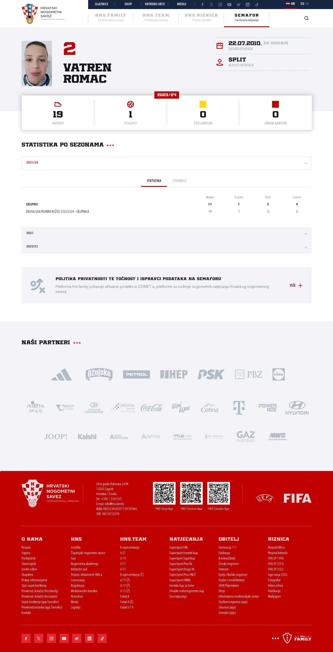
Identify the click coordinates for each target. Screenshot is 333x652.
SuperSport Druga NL (182, 569)
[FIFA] (297, 498)
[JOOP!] (55, 436)
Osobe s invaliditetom (232, 580)
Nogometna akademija (84, 564)
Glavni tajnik (29, 564)
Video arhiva (275, 586)
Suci (73, 558)
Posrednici (77, 596)
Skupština (27, 575)
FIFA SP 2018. (276, 564)
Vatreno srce (155, 4)
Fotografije (274, 580)
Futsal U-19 (126, 607)
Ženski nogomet (228, 564)
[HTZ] (36, 407)
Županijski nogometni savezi (88, 553)
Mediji (181, 4)
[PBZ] (248, 374)
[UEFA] (265, 498)
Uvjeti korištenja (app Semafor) (40, 602)
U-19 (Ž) (125, 580)
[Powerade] (267, 407)
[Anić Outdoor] (119, 436)
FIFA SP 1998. (276, 558)
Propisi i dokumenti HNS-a (86, 575)
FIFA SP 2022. (276, 569)
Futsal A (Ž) (126, 602)
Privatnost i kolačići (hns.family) (40, 591)
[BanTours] (182, 436)
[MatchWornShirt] (277, 436)
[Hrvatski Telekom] (238, 407)
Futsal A (124, 596)
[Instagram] (220, 4)
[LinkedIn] (247, 4)
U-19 (123, 558)
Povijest (26, 547)
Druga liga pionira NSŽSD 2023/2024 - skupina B (57, 212)
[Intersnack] (180, 407)
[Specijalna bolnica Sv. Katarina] (214, 436)
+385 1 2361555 (111, 499)
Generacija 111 (228, 547)
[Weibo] (238, 4)
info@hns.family (114, 504)
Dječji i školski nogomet (233, 575)
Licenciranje (78, 580)
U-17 (123, 564)
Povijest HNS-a (276, 547)
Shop (128, 4)
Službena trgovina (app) (233, 602)
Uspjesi (26, 553)
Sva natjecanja (177, 596)
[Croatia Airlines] (123, 407)
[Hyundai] (296, 407)
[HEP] (174, 374)
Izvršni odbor (29, 569)
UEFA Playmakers (229, 586)
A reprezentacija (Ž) (131, 575)
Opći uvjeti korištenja (34, 586)
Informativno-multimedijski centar (239, 596)
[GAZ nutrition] (246, 436)
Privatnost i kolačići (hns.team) (39, 596)
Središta (75, 547)
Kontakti (26, 613)
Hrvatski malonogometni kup (186, 591)
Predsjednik (29, 558)
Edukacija (224, 553)
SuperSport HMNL (180, 580)
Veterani (224, 569)
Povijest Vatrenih (277, 553)
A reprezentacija (129, 547)
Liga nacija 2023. (278, 575)
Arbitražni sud (79, 569)
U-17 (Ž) (125, 586)
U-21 (123, 553)
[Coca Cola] (152, 407)
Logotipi (75, 607)
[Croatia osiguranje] (94, 407)
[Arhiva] (306, 18)
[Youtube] (229, 4)
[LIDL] (278, 374)
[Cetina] (209, 407)
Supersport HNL (178, 547)
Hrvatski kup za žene (181, 586)
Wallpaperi (274, 596)
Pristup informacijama (34, 580)
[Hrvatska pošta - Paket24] (65, 407)
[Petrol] (136, 374)
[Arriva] (150, 436)
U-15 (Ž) (125, 591)
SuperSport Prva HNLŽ (182, 575)
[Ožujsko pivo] (99, 374)
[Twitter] (211, 4)
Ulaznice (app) (227, 607)
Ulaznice (101, 4)
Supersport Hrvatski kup (183, 553)
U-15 (123, 569)
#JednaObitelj (227, 558)
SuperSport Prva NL (180, 564)
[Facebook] (202, 4)
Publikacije (274, 591)
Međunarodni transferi (84, 591)
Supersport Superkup (182, 558)
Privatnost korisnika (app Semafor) (42, 607)
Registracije (77, 586)
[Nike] (61, 374)
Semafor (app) (227, 613)
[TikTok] (256, 4)
